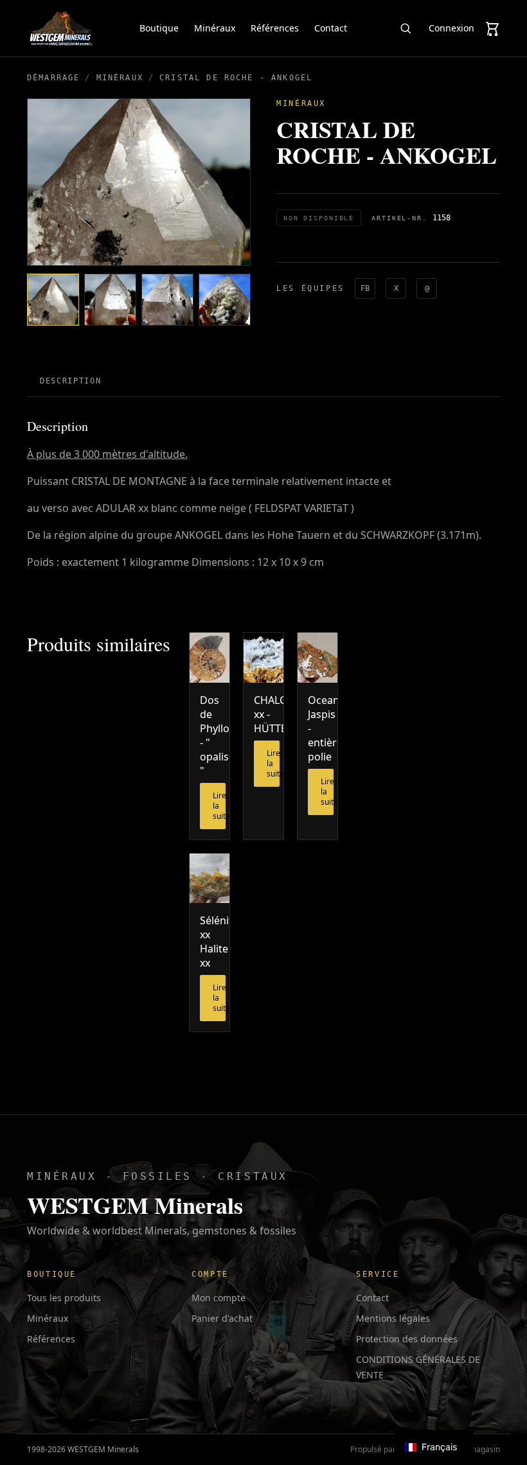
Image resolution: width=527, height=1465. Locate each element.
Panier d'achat (222, 1318)
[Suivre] (405, 28)
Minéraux (214, 28)
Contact (330, 28)
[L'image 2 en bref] (110, 300)
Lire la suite (219, 805)
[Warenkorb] (492, 28)
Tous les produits (64, 1298)
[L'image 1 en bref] (53, 300)
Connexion (451, 28)
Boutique (159, 28)
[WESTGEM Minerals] (60, 28)
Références (275, 28)
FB (365, 288)
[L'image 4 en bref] (225, 300)
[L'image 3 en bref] (167, 300)
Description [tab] (70, 380)
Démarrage (53, 77)
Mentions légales (393, 1318)
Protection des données (407, 1339)
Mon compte (219, 1298)
